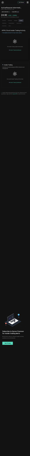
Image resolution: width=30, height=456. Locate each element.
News (10, 25)
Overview (4, 20)
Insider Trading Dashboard (15, 50)
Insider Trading (8, 65)
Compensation (11, 23)
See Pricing (8, 343)
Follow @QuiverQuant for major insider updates (12, 32)
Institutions (4, 23)
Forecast (15, 20)
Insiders (21, 20)
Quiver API (15, 93)
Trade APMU (14, 11)
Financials (10, 20)
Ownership (4, 25)
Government (19, 23)
